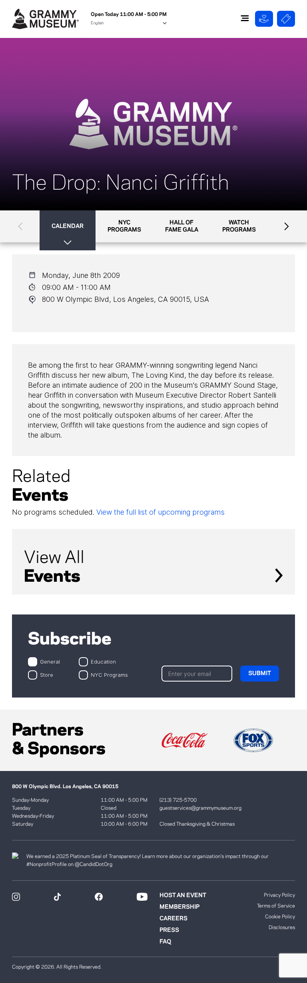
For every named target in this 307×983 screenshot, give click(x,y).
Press (169, 930)
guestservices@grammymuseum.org (200, 808)
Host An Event (182, 895)
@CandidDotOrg (93, 864)
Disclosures (282, 927)
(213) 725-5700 (178, 800)
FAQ (165, 942)
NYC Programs (109, 675)
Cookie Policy (280, 916)
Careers (173, 919)
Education (103, 661)
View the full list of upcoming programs (160, 512)
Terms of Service (276, 906)
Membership (179, 907)
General (50, 661)
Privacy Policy (279, 895)
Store (46, 675)
